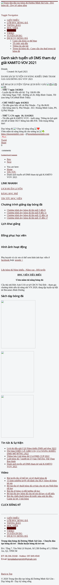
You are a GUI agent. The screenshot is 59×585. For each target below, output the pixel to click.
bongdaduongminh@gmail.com (22, 559)
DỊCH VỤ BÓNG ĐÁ (17, 38)
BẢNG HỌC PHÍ (9, 193)
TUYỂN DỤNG (14, 35)
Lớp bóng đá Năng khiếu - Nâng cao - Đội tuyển (23, 270)
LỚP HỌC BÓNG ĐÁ (17, 22)
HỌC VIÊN (12, 28)
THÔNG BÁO (14, 25)
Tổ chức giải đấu (20, 43)
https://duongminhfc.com (12, 134)
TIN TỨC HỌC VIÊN (11, 198)
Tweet (4, 140)
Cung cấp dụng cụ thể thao (25, 41)
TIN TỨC (11, 30)
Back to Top (6, 574)
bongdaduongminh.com (38, 134)
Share (3, 142)
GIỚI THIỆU (13, 20)
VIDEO (10, 33)
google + (19, 260)
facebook (5, 260)
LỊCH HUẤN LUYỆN (12, 188)
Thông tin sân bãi (20, 46)
